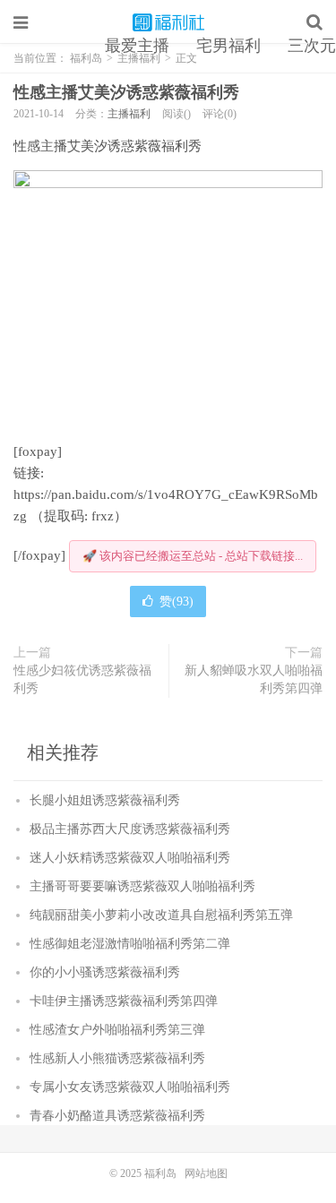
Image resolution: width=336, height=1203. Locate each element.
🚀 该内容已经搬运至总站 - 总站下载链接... (192, 556)
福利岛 (168, 22)
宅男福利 (228, 46)
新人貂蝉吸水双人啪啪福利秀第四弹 (254, 679)
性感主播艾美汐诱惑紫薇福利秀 (126, 92)
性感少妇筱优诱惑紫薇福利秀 (82, 679)
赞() (176, 601)
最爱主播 (137, 46)
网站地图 (206, 1173)
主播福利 (129, 113)
